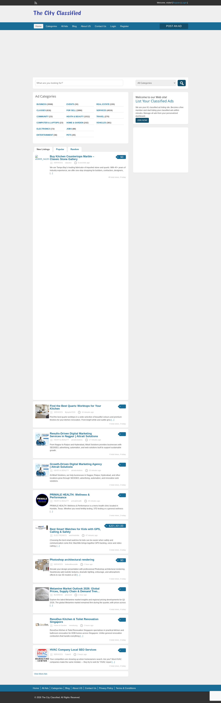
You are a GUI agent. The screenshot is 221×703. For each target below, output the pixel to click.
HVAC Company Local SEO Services (73, 649)
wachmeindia (74, 535)
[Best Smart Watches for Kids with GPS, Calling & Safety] (42, 530)
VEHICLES (101, 123)
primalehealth (76, 501)
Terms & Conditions (126, 688)
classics (68, 163)
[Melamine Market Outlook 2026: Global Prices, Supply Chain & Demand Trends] (42, 600)
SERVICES (101, 110)
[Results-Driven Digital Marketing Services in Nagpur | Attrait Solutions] (42, 445)
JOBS (69, 129)
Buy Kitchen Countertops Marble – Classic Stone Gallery (72, 158)
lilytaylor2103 (70, 412)
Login (184, 3)
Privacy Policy (106, 688)
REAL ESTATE (103, 104)
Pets (69, 135)
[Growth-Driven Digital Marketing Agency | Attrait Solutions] (42, 476)
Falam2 (68, 654)
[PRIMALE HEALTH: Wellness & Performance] (42, 506)
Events (70, 104)
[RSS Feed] (35, 2)
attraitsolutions (77, 440)
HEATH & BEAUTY (75, 116)
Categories (51, 26)
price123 (68, 595)
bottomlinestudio (71, 564)
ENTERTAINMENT (45, 135)
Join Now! (142, 120)
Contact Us (100, 26)
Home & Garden (74, 123)
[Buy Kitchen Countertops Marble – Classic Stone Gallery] (42, 159)
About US (86, 26)
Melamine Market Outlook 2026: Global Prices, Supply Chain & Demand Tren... (75, 590)
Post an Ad (174, 26)
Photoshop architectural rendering (72, 559)
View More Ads (40, 674)
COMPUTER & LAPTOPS (48, 123)
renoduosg (73, 625)
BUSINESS (42, 104)
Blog (74, 26)
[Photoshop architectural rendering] (42, 571)
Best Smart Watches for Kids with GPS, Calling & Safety (75, 530)
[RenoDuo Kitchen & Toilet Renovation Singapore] (42, 631)
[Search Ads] (182, 83)
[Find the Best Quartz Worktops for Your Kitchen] (42, 417)
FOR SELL (71, 110)
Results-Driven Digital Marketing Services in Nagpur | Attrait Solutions (74, 435)
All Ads (64, 26)
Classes (41, 110)
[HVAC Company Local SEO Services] (42, 661)
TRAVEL (100, 116)
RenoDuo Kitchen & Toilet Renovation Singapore (74, 620)
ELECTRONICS (43, 129)
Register (176, 3)
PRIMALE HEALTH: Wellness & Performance (70, 496)
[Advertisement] (110, 53)
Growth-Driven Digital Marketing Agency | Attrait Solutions (76, 465)
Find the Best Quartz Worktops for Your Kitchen (75, 407)
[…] (51, 173)
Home (38, 26)
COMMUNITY (43, 116)
